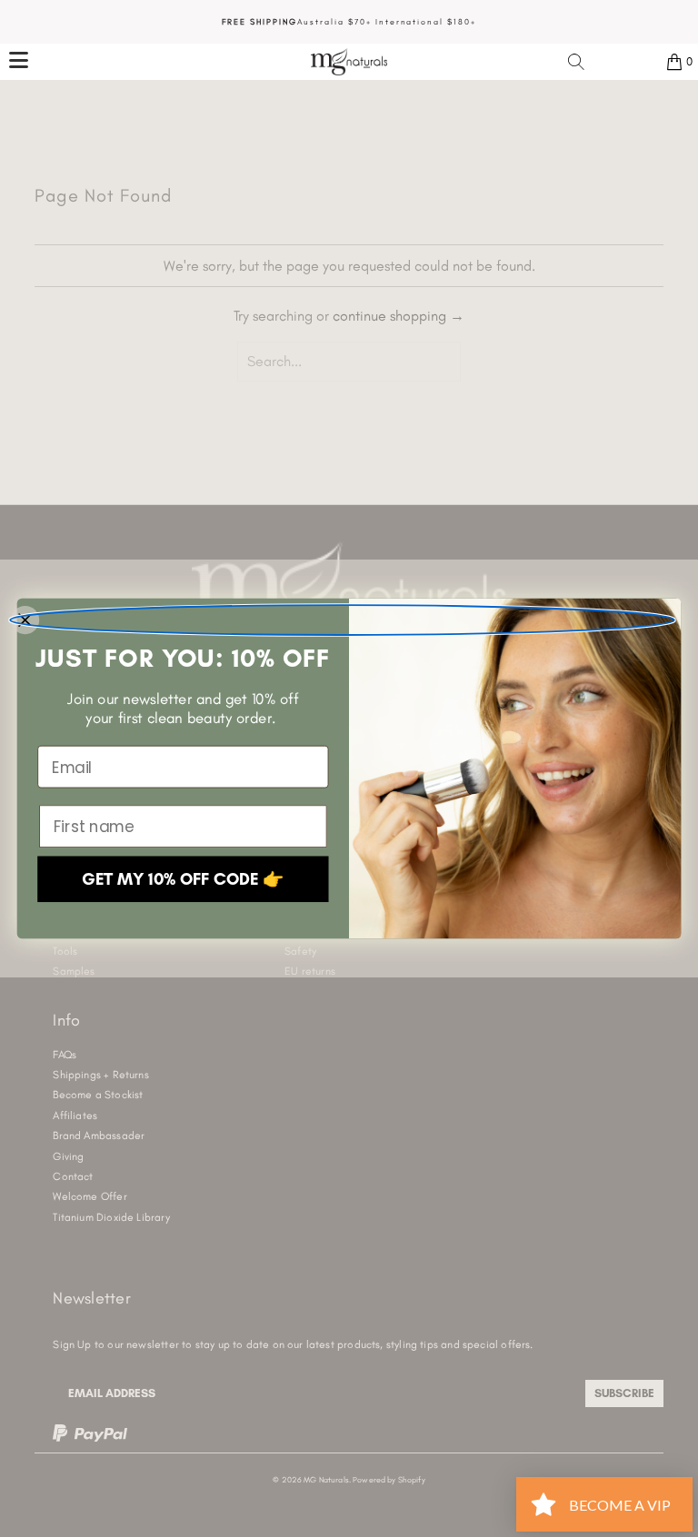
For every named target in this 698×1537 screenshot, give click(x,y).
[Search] (576, 62)
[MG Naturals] (349, 62)
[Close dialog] (342, 620)
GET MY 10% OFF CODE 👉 (183, 879)
